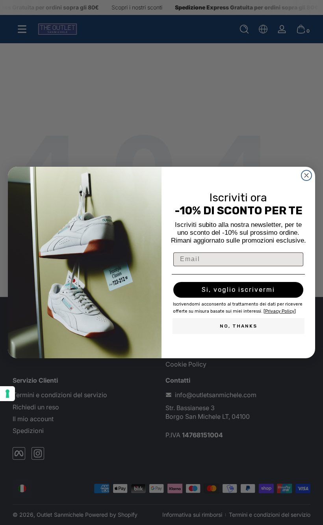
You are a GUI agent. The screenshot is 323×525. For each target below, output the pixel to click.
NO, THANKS (238, 326)
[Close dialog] (306, 175)
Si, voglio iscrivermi (238, 289)
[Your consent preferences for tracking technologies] (7, 393)
